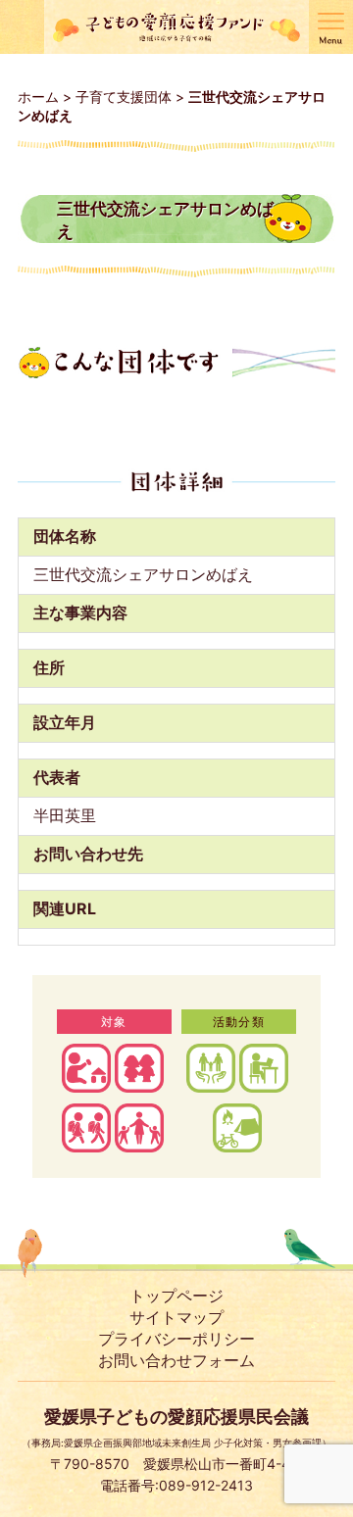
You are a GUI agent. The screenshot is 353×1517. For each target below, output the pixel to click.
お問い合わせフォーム (176, 1360)
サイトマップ (176, 1317)
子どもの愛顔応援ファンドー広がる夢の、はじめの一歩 (176, 27)
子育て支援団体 (124, 96)
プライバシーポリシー (176, 1338)
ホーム (38, 96)
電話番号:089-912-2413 (176, 1485)
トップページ (176, 1295)
